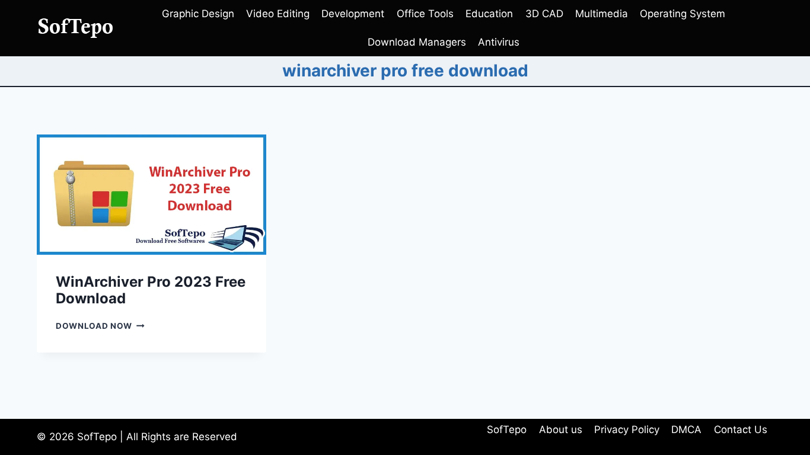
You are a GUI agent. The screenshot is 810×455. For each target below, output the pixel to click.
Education (489, 14)
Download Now (100, 326)
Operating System (682, 14)
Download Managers (417, 42)
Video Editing (278, 14)
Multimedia (601, 14)
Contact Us (740, 429)
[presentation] (151, 194)
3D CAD (544, 14)
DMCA (686, 429)
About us (560, 429)
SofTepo (507, 429)
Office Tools (425, 14)
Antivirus (498, 42)
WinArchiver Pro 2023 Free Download (150, 290)
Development (352, 14)
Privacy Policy (626, 429)
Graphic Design (198, 14)
